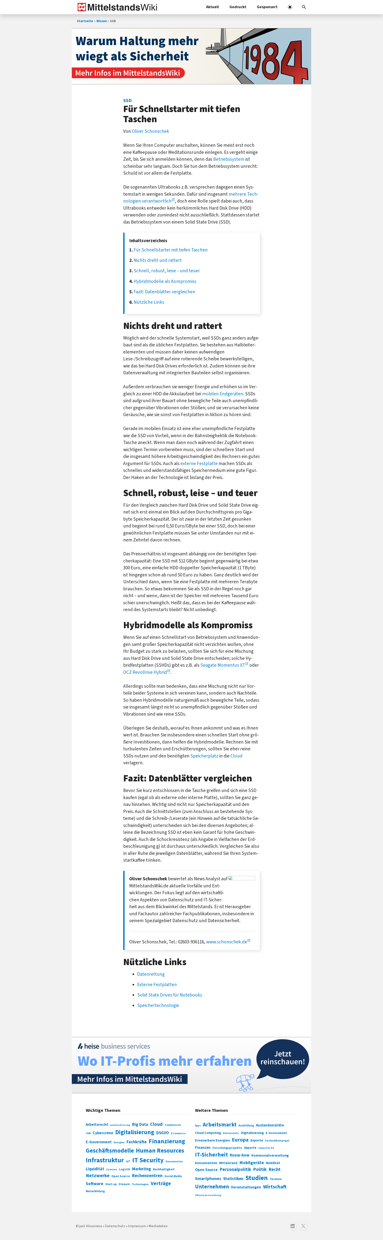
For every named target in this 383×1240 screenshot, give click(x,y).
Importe (250, 1147)
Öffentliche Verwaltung (208, 1195)
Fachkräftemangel (277, 1141)
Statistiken (233, 1179)
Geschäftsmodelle (110, 1150)
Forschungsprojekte (227, 1148)
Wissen (101, 21)
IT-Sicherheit (211, 1155)
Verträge (161, 1183)
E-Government (99, 1142)
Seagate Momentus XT (222, 665)
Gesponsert (267, 7)
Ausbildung (246, 1126)
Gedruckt (237, 7)
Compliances (173, 1125)
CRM (88, 1133)
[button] (304, 7)
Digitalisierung (134, 1132)
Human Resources (160, 1150)
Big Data (140, 1124)
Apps (198, 1125)
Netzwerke (97, 1175)
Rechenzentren (147, 1175)
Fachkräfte (137, 1142)
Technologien (140, 1184)
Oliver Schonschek (150, 131)
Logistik (124, 1169)
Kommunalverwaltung (270, 1155)
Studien (256, 1178)
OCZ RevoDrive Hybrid (145, 672)
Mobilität (273, 1163)
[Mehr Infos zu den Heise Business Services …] (191, 1065)
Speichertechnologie (158, 1005)
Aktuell (212, 7)
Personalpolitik (235, 1169)
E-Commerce (178, 1133)
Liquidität (95, 1169)
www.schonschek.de (226, 942)
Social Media (173, 1176)
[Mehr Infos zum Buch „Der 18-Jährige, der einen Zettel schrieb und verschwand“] (191, 56)
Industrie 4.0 (266, 1148)
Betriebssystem (228, 159)
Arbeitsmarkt (219, 1125)
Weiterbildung (95, 1191)
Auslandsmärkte (270, 1125)
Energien (119, 1142)
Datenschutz (231, 1133)
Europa (240, 1139)
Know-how (239, 1155)
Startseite (85, 21)
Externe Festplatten (157, 984)
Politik (260, 1169)
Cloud (236, 756)
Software (94, 1184)
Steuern (124, 1184)
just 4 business (90, 1226)
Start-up (111, 1184)
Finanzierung (167, 1141)
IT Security (148, 1160)
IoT (128, 1161)
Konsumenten (174, 1161)
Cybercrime (103, 1133)
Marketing (141, 1169)
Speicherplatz (204, 756)
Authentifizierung (120, 1125)
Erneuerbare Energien (212, 1140)
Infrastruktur (105, 1160)
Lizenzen (111, 1169)
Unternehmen (212, 1187)
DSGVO (162, 1133)
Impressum (137, 1226)
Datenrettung (151, 974)
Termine (276, 1179)
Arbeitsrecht (97, 1124)
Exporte (256, 1140)
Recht (275, 1169)
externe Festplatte (199, 463)
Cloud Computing (208, 1133)
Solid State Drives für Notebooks (169, 995)
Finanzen (203, 1147)
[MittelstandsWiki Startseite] (116, 7)
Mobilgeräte (251, 1162)
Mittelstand (228, 1163)
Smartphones (208, 1179)
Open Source (120, 1176)
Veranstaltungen (246, 1187)
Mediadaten (158, 1226)
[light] (290, 7)
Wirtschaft (275, 1186)
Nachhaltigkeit (164, 1169)
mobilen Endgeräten (222, 393)
